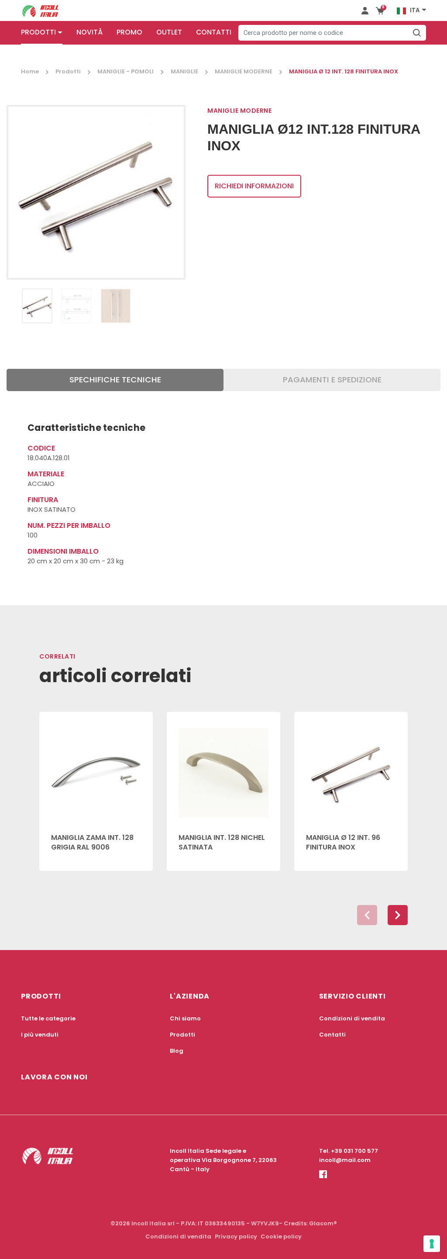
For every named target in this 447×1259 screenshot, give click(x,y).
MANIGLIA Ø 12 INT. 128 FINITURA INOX (343, 71)
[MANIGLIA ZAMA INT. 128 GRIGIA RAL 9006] (96, 767)
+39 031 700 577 (354, 1151)
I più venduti (39, 1034)
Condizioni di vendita (352, 1018)
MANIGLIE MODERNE (243, 71)
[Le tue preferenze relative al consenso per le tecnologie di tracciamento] (431, 1243)
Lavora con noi (54, 1077)
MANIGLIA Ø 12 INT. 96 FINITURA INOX (343, 842)
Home (30, 71)
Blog (176, 1051)
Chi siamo (185, 1018)
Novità (89, 32)
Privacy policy (236, 1236)
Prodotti (38, 32)
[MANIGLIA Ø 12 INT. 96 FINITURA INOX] (351, 767)
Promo (129, 32)
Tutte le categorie (48, 1018)
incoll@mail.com (345, 1160)
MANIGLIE (184, 71)
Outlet (169, 32)
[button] (398, 915)
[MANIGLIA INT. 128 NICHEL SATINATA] (223, 767)
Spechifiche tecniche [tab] (115, 379)
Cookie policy (281, 1236)
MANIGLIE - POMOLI (125, 71)
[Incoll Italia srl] (40, 10)
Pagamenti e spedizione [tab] (332, 379)
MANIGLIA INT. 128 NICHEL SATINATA (222, 842)
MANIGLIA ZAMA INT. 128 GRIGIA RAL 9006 (92, 842)
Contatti (213, 32)
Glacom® (323, 1223)
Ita (415, 10)
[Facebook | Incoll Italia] (323, 1181)
